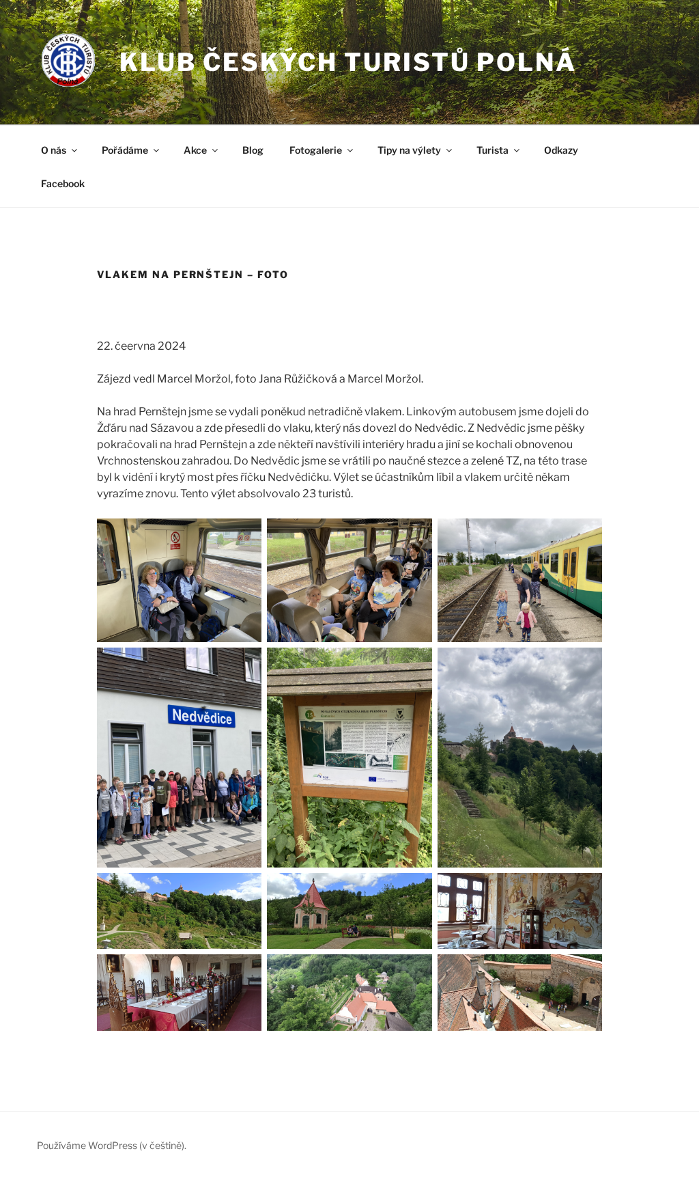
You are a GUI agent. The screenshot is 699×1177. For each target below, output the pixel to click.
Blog (252, 150)
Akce (195, 150)
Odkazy (561, 150)
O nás (53, 150)
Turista (492, 150)
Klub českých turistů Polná (348, 62)
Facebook (63, 183)
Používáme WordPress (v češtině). (111, 1145)
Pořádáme (125, 150)
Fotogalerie (315, 150)
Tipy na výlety (409, 150)
